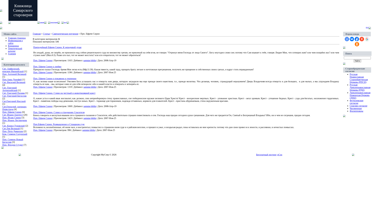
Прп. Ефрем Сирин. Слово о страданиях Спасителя (59, 112)
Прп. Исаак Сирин (11, 117)
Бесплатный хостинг (266, 154)
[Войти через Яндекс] (362, 39)
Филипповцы (356, 111)
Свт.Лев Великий (11, 128)
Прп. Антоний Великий (14, 74)
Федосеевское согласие (356, 101)
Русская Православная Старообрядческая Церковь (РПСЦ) (359, 78)
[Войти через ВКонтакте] (352, 39)
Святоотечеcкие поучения (65, 34)
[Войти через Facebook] (357, 39)
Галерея (12, 53)
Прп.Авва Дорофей (12, 79)
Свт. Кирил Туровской (13, 126)
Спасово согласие (358, 106)
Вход (65, 22)
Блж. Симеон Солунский (14, 134)
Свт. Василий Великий (13, 82)
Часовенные (356, 108)
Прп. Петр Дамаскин (12, 131)
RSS (367, 27)
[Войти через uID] (347, 39)
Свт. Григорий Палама (13, 93)
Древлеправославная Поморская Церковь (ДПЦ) (360, 95)
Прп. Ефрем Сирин (12, 112)
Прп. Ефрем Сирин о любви (47, 66)
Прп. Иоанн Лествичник (14, 120)
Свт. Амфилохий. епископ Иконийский (13, 70)
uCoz (279, 154)
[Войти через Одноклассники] (357, 44)
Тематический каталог (15, 49)
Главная (42, 22)
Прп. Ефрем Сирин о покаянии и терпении (54, 78)
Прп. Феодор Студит (12, 145)
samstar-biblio (89, 60)
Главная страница (17, 38)
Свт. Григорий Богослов (14, 96)
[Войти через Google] (367, 39)
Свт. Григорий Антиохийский (9, 89)
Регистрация (54, 22)
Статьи (46, 34)
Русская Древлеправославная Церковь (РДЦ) (360, 87)
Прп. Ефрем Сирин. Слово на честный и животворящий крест (64, 93)
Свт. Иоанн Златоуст (12, 115)
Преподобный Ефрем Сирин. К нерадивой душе (57, 47)
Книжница (13, 46)
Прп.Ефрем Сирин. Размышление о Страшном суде (59, 124)
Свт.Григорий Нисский (14, 101)
